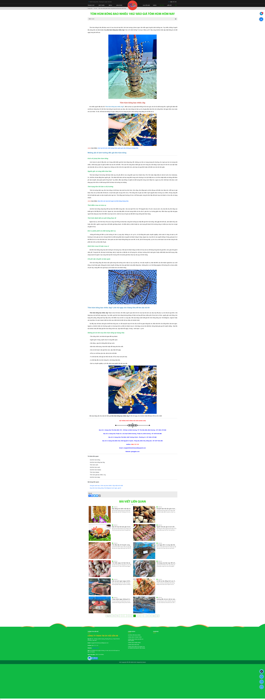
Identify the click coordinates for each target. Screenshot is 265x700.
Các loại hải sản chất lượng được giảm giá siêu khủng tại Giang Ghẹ (118, 148)
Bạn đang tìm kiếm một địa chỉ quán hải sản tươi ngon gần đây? (121, 508)
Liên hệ (169, 5)
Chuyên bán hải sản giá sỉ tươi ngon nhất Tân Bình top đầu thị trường (166, 508)
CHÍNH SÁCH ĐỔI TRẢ (133, 644)
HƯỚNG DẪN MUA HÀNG (134, 635)
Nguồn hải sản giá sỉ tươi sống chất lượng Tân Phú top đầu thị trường (166, 527)
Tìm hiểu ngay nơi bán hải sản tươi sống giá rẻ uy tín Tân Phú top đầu (121, 563)
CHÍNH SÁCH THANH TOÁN (135, 637)
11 (142, 616)
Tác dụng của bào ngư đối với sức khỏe (166, 563)
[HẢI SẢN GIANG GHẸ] (132, 5)
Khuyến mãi (146, 5)
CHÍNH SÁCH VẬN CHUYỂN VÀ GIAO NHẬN (135, 640)
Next (154, 616)
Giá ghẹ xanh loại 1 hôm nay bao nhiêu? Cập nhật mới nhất (106, 485)
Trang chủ (91, 5)
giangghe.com (95, 648)
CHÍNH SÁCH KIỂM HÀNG (134, 642)
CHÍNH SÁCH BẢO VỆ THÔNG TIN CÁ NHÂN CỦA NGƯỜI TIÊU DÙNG (136, 647)
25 (147, 616)
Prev (118, 616)
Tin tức (161, 5)
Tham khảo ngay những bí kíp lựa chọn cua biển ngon (121, 599)
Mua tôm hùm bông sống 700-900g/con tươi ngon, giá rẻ (105, 488)
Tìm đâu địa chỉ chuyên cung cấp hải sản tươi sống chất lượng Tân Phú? (121, 545)
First (114, 616)
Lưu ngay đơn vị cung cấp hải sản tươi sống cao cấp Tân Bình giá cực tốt (166, 545)
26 (150, 616)
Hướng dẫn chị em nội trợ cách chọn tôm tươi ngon (166, 599)
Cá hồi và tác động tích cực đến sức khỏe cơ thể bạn (166, 581)
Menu (110, 5)
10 (139, 616)
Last (157, 616)
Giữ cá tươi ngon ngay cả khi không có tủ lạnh (121, 581)
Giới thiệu (102, 5)
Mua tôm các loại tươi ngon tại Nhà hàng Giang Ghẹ (113, 201)
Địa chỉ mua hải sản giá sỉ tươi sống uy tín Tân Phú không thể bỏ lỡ (121, 527)
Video (154, 5)
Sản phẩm (119, 5)
